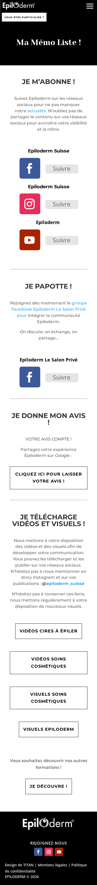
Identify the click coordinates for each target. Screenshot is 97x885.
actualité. (37, 110)
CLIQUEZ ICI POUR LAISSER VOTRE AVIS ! (48, 478)
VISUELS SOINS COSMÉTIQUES (48, 698)
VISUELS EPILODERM (48, 729)
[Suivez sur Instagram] (29, 203)
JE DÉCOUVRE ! (49, 786)
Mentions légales (52, 864)
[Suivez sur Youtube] (29, 239)
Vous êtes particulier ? (24, 17)
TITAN (28, 864)
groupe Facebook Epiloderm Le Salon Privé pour (49, 309)
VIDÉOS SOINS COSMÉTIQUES (48, 662)
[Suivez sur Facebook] (29, 168)
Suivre (61, 168)
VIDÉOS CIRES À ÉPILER (49, 631)
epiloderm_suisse (65, 583)
